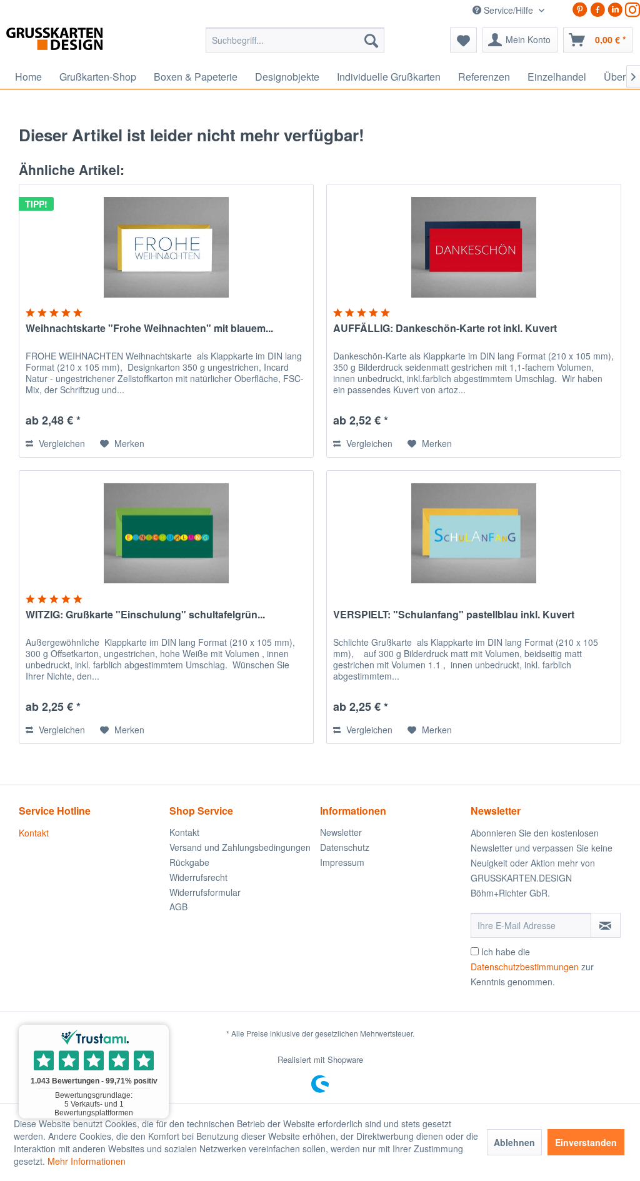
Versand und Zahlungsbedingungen (240, 847)
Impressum (342, 862)
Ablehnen (514, 1142)
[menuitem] (295, 40)
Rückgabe (189, 862)
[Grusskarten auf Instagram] (632, 10)
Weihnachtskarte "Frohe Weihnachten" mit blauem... (149, 328)
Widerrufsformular (205, 892)
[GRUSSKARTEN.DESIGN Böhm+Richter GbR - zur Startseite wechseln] (73, 43)
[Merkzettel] (463, 40)
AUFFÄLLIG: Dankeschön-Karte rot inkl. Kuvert (445, 328)
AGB (178, 906)
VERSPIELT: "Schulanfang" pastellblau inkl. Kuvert (453, 614)
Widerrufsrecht (198, 877)
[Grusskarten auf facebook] (597, 10)
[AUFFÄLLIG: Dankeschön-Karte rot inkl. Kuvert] (473, 247)
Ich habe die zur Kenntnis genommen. (532, 966)
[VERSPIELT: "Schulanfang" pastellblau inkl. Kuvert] (473, 533)
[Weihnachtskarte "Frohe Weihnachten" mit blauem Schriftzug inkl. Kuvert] (166, 247)
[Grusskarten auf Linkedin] (615, 10)
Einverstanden (586, 1142)
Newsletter (341, 832)
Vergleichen (60, 443)
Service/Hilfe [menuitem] (508, 10)
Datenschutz (344, 847)
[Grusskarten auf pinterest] (580, 10)
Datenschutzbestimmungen (525, 966)
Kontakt (34, 833)
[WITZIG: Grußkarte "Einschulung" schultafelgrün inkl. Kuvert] (166, 533)
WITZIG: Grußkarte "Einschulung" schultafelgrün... (145, 614)
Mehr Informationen (87, 1161)
